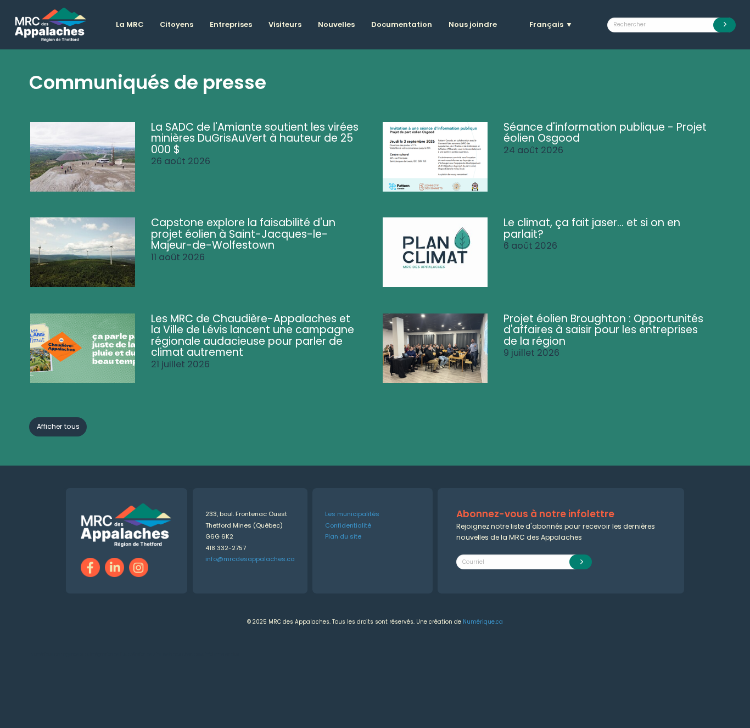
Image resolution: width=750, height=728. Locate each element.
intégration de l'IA (108, 655)
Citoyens (176, 24)
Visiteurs (284, 24)
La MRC (129, 24)
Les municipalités (352, 513)
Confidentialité (348, 525)
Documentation (401, 24)
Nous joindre (473, 24)
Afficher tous (58, 426)
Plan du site (343, 536)
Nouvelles (336, 24)
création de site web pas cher (160, 655)
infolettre (214, 655)
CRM (198, 655)
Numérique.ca (483, 621)
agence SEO (75, 655)
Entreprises (231, 24)
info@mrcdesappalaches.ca (250, 559)
